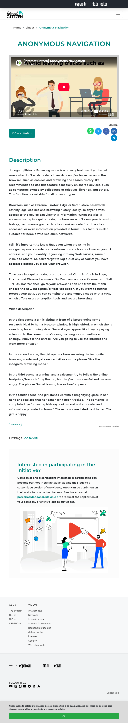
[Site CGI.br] (103, 4)
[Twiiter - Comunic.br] (16, 686)
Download (21, 133)
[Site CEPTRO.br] (83, 4)
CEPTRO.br (15, 623)
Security (15, 425)
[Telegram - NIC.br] (30, 686)
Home (17, 27)
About (13, 605)
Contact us (113, 692)
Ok (64, 716)
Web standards (36, 645)
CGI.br (12, 615)
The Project (15, 610)
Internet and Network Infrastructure (36, 615)
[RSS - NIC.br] (39, 686)
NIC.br (12, 619)
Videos (30, 27)
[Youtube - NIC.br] (11, 686)
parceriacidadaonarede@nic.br (38, 497)
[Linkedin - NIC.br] (34, 686)
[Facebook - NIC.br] (20, 686)
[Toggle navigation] (118, 14)
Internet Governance (39, 623)
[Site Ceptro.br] (25, 666)
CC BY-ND (31, 438)
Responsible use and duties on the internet (39, 632)
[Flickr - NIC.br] (25, 686)
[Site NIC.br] (95, 4)
